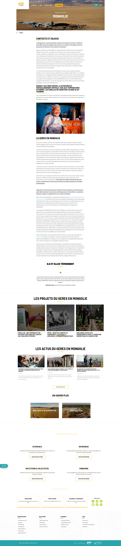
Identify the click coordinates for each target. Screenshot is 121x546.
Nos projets (42, 522)
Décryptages (64, 526)
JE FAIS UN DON (59, 5)
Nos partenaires (21, 528)
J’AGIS (40, 5)
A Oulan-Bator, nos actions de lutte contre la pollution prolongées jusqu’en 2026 (60, 369)
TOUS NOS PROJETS (60, 335)
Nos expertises (43, 524)
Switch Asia (39, 237)
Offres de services (44, 526)
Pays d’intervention (44, 520)
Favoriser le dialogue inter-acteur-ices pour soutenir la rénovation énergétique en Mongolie (30, 370)
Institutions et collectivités (88, 524)
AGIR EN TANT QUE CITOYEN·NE (37, 456)
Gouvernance (21, 524)
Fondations (84, 526)
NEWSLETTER (94, 1)
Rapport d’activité (22, 532)
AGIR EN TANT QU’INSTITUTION (37, 478)
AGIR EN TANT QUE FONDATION (83, 478)
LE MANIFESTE (34, 5)
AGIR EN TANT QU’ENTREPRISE (83, 456)
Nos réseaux (21, 530)
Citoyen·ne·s (85, 520)
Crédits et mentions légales (24, 543)
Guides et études (65, 524)
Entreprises (85, 522)
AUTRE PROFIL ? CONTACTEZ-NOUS (61, 488)
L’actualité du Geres (65, 520)
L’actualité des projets (66, 522)
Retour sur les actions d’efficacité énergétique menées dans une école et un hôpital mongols (88, 370)
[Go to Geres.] (16, 32)
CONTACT (87, 1)
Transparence (21, 526)
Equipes (20, 522)
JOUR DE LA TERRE (48, 5)
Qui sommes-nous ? (22, 520)
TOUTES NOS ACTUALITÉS (60, 387)
